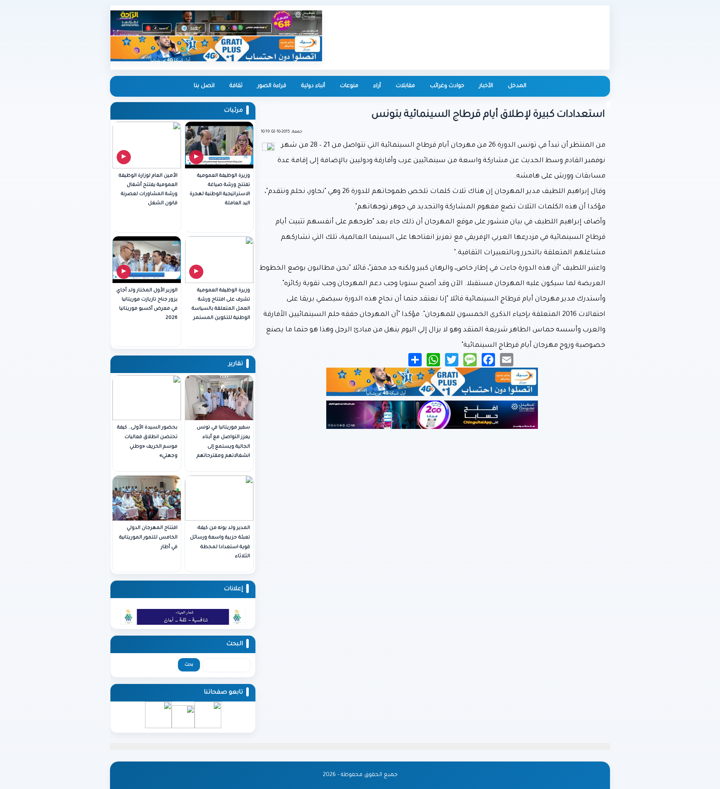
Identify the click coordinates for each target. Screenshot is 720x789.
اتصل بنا (204, 86)
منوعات (349, 86)
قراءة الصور (272, 86)
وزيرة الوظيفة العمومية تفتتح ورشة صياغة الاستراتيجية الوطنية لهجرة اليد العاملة (220, 189)
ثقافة (236, 86)
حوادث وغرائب (447, 86)
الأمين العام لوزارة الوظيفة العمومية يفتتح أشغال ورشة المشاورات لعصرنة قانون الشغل (148, 189)
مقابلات (405, 86)
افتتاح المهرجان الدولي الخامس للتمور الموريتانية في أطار (148, 538)
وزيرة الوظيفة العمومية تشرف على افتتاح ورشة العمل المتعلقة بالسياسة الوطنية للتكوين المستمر (221, 304)
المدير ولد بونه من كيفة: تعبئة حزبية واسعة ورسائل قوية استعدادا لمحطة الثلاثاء (220, 542)
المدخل (517, 86)
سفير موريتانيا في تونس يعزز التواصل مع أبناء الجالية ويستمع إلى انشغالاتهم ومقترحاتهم (223, 442)
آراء (377, 86)
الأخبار (486, 86)
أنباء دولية (313, 86)
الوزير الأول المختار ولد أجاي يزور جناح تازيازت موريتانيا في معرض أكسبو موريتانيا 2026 (147, 304)
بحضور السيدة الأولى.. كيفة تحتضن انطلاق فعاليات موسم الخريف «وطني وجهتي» (147, 442)
